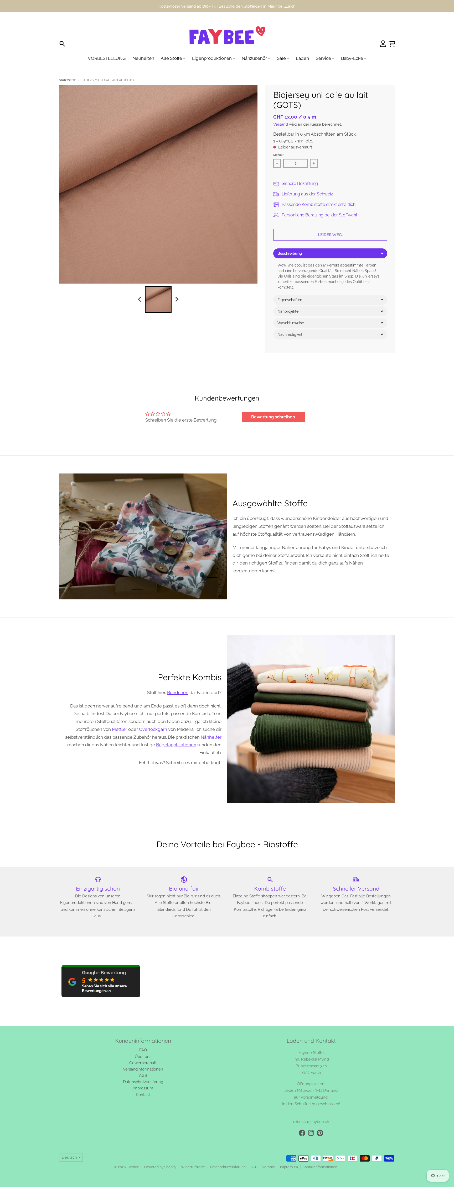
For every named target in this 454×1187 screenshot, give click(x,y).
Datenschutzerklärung (228, 1167)
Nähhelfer (211, 737)
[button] (330, 253)
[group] (158, 299)
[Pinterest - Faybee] (320, 1133)
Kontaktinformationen (320, 1167)
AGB (253, 1167)
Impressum (289, 1167)
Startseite (67, 80)
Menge (278, 155)
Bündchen (177, 692)
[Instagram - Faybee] (311, 1133)
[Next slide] (176, 299)
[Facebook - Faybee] (302, 1133)
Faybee (133, 1167)
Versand (280, 124)
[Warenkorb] (392, 43)
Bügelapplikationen (176, 744)
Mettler (119, 729)
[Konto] (383, 43)
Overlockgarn (153, 729)
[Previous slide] (140, 299)
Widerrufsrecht (193, 1167)
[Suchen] (62, 43)
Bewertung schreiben (273, 416)
